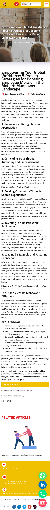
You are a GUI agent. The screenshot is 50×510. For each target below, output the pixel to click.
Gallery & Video (6, 401)
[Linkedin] (42, 485)
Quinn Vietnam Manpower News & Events (16, 391)
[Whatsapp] (42, 475)
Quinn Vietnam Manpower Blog (29, 43)
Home (3, 43)
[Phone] (42, 494)
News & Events (12, 43)
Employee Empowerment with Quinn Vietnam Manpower (22, 455)
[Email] (42, 503)
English (28, 4)
